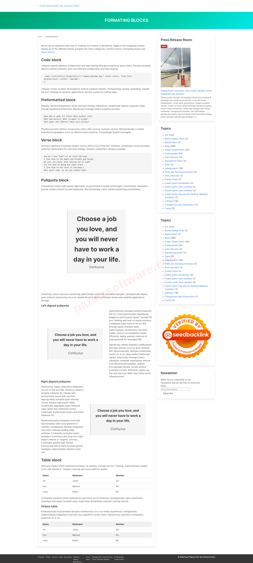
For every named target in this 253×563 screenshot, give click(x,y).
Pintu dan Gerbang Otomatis (179, 172)
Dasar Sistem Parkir (175, 149)
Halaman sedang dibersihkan (77, 559)
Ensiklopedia (171, 153)
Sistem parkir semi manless (178, 190)
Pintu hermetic (172, 175)
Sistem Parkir (171, 179)
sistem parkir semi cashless (178, 186)
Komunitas (68, 557)
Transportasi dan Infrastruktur (180, 204)
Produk (48, 557)
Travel (168, 208)
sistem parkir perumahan (177, 183)
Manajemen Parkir (174, 161)
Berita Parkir (171, 142)
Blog (167, 146)
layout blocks (48, 52)
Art (166, 135)
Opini (167, 164)
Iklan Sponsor (172, 157)
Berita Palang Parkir (175, 138)
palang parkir (171, 168)
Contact (55, 557)
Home (40, 37)
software (169, 201)
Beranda (41, 557)
